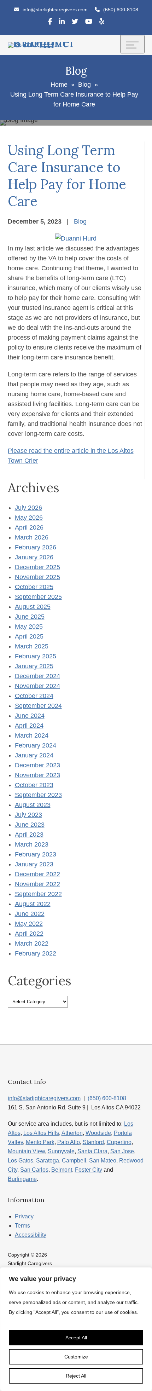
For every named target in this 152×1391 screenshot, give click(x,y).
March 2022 (31, 943)
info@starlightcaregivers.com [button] (55, 9)
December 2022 (37, 874)
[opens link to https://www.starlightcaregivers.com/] (42, 45)
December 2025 (37, 567)
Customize (76, 1357)
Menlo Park (40, 1142)
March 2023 (31, 844)
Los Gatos (20, 1161)
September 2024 (38, 705)
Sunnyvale (61, 1151)
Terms (22, 1226)
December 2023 (37, 765)
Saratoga (47, 1161)
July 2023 (28, 814)
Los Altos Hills (41, 1133)
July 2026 (28, 507)
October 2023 (34, 785)
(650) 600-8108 (120, 9)
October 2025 (34, 586)
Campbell (74, 1161)
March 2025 (31, 646)
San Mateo (102, 1161)
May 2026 (29, 517)
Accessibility (30, 1235)
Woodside (98, 1133)
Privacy (24, 1216)
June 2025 (30, 616)
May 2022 (29, 923)
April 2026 (29, 527)
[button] (120, 9)
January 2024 (34, 755)
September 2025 (38, 596)
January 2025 (34, 666)
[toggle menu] (132, 44)
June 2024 (30, 715)
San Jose (122, 1151)
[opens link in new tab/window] (50, 23)
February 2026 (35, 547)
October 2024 (34, 695)
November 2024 (37, 685)
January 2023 (34, 864)
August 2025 (33, 606)
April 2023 (29, 834)
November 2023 (37, 775)
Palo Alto (68, 1142)
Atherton (72, 1133)
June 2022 (30, 913)
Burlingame (22, 1179)
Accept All (76, 1337)
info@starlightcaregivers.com (44, 1098)
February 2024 (35, 745)
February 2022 (35, 953)
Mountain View (26, 1151)
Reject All (76, 1376)
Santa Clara (92, 1151)
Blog (84, 84)
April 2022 (29, 933)
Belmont (61, 1170)
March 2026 (31, 537)
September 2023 (38, 794)
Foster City (88, 1170)
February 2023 (35, 854)
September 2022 (38, 893)
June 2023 (30, 824)
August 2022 (33, 903)
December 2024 (37, 676)
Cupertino (119, 1142)
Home (59, 84)
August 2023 (33, 804)
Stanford (93, 1142)
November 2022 (37, 884)
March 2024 (31, 735)
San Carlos (34, 1170)
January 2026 (34, 557)
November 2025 (37, 577)
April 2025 (29, 636)
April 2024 (29, 725)
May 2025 (29, 626)
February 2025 (35, 656)
